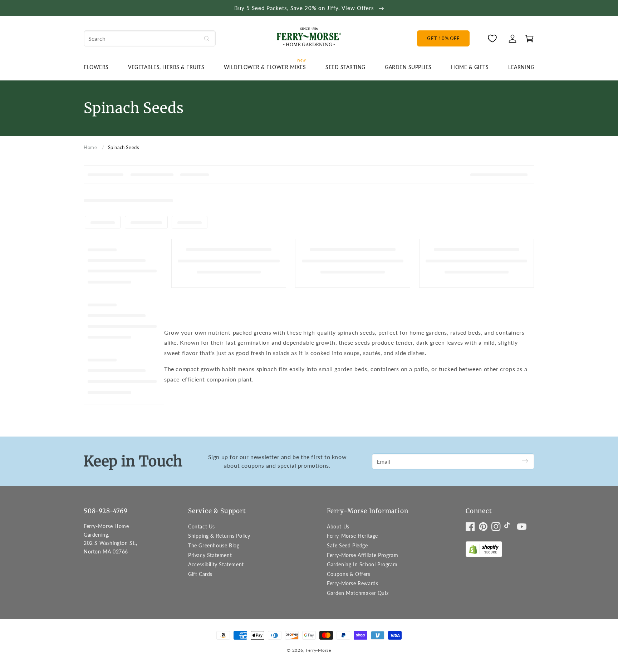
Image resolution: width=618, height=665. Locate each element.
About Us (338, 526)
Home (90, 147)
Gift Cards (200, 574)
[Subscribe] (525, 461)
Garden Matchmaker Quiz (357, 593)
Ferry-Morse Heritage (352, 536)
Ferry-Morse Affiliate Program (362, 555)
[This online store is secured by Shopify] (484, 550)
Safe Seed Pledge (347, 545)
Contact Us (201, 526)
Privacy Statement (210, 555)
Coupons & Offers (349, 574)
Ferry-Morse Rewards (352, 583)
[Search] (207, 38)
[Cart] (527, 38)
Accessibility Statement (216, 564)
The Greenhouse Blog (213, 545)
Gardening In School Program (362, 564)
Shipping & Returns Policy (219, 536)
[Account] (512, 38)
